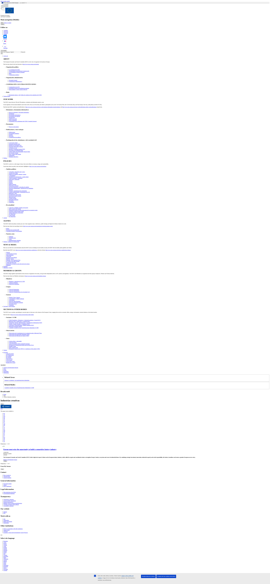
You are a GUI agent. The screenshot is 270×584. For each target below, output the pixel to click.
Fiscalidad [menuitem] (11, 201)
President (5, 266)
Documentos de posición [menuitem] (14, 116)
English (5, 547)
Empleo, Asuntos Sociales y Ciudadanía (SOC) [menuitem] (19, 324)
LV (4, 427)
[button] (6, 406)
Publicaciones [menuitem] (12, 132)
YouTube (5, 48)
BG (4, 413)
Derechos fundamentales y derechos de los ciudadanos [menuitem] (21, 188)
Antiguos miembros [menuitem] (13, 282)
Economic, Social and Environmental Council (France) (15, 532)
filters (2, 404)
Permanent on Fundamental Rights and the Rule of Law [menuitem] (21, 345)
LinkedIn (6, 30)
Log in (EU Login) (10, 361)
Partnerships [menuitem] (11, 155)
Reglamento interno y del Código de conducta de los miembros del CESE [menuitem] (25, 95)
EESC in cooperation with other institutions (13, 528)
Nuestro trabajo (6, 96)
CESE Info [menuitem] (8, 256)
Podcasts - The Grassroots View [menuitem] (13, 260)
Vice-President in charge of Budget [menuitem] (17, 72)
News (4, 369)
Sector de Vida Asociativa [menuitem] (14, 301)
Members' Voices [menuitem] (10, 258)
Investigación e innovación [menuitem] (15, 194)
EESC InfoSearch (7, 486)
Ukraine (5, 350)
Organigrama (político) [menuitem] (14, 74)
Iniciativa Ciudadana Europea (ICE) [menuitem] (17, 149)
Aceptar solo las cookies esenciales (166, 576)
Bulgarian (5, 541)
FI (3, 436)
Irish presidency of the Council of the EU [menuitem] (18, 89)
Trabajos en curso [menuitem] (13, 118)
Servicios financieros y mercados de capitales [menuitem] (19, 187)
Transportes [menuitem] (11, 202)
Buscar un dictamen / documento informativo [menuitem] (19, 112)
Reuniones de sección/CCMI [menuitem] (12, 229)
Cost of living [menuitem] (12, 215)
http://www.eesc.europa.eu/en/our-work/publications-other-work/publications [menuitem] (79, 107)
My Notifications (10, 355)
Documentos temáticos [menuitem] (14, 133)
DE (4, 418)
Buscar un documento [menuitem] (14, 126)
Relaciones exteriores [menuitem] (13, 185)
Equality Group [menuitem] (12, 346)
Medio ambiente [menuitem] (12, 184)
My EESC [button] (5, 352)
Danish (5, 543)
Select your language (5, 52)
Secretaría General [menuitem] (13, 80)
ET (4, 420)
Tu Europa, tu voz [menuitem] (13, 147)
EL (4, 422)
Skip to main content (5, 1)
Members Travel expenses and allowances (12, 503)
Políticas (5, 158)
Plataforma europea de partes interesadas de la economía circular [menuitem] (23, 210)
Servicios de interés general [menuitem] (15, 196)
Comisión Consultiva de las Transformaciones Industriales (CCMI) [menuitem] (24, 327)
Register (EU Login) (10, 362)
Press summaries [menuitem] (10, 255)
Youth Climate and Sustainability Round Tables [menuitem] (19, 151)
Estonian (5, 550)
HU (4, 430)
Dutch (4, 562)
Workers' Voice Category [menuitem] (14, 297)
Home (4, 394)
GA (4, 423)
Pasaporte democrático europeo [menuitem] (16, 146)
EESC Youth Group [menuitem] (13, 347)
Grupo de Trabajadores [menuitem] (14, 290)
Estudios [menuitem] (11, 134)
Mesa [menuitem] (10, 73)
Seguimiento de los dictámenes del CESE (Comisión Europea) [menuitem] (23, 121)
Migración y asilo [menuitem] (13, 193)
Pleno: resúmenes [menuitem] (13, 120)
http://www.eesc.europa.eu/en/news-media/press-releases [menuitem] (58, 250)
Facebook (6, 33)
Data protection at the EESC (9, 492)
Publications (6, 372)
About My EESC (10, 353)
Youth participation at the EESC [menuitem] (16, 212)
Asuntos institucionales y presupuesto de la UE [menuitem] (19, 192)
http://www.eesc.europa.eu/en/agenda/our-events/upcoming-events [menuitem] (38, 226)
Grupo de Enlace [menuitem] (13, 342)
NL (4, 432)
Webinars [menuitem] (11, 236)
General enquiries (7, 477)
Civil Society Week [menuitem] (13, 142)
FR (4, 421)
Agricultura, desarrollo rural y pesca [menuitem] (17, 171)
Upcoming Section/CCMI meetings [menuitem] (14, 231)
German (5, 545)
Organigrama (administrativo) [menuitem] (15, 81)
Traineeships (6, 520)
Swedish (5, 570)
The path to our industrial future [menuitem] (16, 150)
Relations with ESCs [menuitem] (13, 156)
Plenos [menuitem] (7, 228)
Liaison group (6, 530)
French (4, 552)
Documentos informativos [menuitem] (14, 115)
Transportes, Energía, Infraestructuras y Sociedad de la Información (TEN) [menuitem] (25, 322)
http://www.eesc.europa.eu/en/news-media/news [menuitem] (26, 250)
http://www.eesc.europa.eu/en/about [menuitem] (31, 64)
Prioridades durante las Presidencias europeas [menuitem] (19, 88)
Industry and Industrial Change (10, 459)
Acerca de (5, 56)
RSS (2, 408)
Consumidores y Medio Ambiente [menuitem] (16, 298)
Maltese (5, 561)
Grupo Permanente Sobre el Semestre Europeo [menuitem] (19, 343)
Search (2, 24)
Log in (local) (9, 360)
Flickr (4, 43)
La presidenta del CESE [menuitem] (14, 69)
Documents (5, 371)
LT (4, 428)
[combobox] (23, 52)
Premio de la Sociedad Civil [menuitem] (15, 145)
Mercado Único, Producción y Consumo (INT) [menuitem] (19, 321)
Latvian (5, 560)
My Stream (8, 357)
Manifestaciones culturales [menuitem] (15, 240)
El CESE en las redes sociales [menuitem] (12, 261)
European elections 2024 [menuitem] (14, 144)
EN (4, 417)
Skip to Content (7, 22)
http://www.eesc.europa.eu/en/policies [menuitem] (37, 166)
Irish (4, 553)
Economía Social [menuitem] (13, 303)
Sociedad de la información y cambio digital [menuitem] (18, 177)
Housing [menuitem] (11, 189)
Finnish (5, 551)
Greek (4, 546)
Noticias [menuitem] (8, 252)
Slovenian (5, 569)
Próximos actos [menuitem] (12, 238)
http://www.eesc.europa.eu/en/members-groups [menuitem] (35, 276)
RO (4, 437)
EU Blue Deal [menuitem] (12, 214)
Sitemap (5, 511)
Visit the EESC (6, 476)
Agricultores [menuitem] (11, 300)
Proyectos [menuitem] (11, 136)
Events (4, 370)
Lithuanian (5, 559)
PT (4, 435)
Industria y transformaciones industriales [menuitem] (18, 190)
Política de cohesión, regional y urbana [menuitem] (17, 174)
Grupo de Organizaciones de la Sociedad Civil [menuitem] (19, 292)
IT (3, 426)
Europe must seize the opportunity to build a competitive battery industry (29, 449)
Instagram (6, 31)
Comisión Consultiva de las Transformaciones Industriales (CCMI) (19, 387)
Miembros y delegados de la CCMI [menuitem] (17, 281)
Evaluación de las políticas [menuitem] (15, 137)
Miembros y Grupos (7, 267)
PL (4, 433)
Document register (7, 483)
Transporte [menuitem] (11, 305)
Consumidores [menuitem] (12, 175)
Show (2, 469)
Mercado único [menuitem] (12, 197)
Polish (4, 564)
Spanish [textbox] (23, 52)
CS (4, 414)
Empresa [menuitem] (11, 183)
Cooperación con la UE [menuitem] (14, 87)
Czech (4, 542)
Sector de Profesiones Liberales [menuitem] (16, 302)
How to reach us (7, 475)
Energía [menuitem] (10, 182)
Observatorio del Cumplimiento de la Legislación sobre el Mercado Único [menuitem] (25, 333)
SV (4, 441)
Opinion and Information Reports (10, 367)
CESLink (5, 531)
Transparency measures (8, 499)
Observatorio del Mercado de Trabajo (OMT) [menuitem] (19, 335)
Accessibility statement (8, 505)
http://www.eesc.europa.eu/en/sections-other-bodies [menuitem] (22, 314)
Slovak (4, 567)
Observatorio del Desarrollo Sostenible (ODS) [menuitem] (19, 334)
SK (4, 439)
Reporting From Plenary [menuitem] (11, 257)
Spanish (5, 548)
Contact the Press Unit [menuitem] (11, 262)
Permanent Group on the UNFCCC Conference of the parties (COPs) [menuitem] (24, 348)
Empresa (6, 380)
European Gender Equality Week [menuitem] (16, 211)
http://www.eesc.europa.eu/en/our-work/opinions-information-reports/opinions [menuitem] (43, 107)
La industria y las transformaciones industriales (19, 380)
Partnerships (6, 522)
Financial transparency (8, 502)
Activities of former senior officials (11, 504)
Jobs (4, 519)
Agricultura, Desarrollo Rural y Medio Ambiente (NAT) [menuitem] (21, 325)
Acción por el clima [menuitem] (13, 173)
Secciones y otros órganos (9, 306)
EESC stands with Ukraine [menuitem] (15, 154)
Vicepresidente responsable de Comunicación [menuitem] (19, 71)
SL (4, 440)
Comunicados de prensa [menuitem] (11, 253)
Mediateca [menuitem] (8, 265)
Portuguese (5, 565)
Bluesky (5, 38)
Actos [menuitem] (10, 239)
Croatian (5, 555)
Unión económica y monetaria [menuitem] (15, 178)
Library (5, 485)
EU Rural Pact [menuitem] (12, 216)
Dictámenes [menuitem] (11, 113)
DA (4, 416)
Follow (5, 461)
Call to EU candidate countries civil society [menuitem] (18, 207)
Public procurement (7, 521)
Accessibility (3, 50)
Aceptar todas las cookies (148, 576)
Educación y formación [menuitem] (14, 179)
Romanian (5, 566)
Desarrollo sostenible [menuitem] (13, 199)
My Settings (9, 356)
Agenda (5, 217)
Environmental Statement (9, 493)
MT (4, 431)
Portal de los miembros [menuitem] (14, 284)
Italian (4, 557)
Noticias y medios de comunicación (11, 241)
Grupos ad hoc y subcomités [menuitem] (15, 341)
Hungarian (5, 556)
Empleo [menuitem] (10, 180)
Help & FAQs (9, 358)
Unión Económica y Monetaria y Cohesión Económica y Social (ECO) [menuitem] (24, 320)
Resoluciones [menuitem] (12, 117)
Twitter (5, 34)
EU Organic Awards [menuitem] (13, 153)
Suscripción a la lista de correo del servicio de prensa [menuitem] (18, 263)
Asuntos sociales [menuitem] (12, 198)
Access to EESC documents (9, 500)
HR (4, 425)
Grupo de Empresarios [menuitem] (14, 289)
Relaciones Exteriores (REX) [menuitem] (15, 326)
